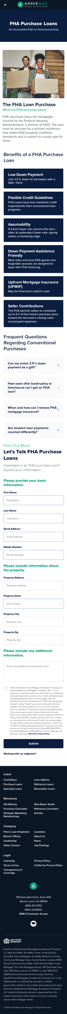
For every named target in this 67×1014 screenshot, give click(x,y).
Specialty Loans (13, 789)
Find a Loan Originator (17, 832)
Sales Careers (12, 845)
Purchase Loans (13, 784)
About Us (39, 836)
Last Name (10, 510)
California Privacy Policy (48, 865)
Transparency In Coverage (13, 871)
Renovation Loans (44, 789)
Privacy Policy (42, 861)
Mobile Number (13, 547)
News (37, 841)
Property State (12, 596)
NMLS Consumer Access (33, 914)
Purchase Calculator (15, 809)
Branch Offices (12, 836)
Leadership (10, 841)
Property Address (14, 577)
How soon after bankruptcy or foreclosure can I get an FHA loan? (30, 387)
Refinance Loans (44, 784)
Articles (38, 813)
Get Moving (10, 804)
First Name (10, 492)
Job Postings (41, 845)
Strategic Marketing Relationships (15, 814)
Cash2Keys (10, 780)
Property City (11, 614)
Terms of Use (11, 865)
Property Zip (11, 632)
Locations (39, 832)
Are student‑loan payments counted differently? (28, 430)
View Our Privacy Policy (39, 733)
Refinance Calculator (46, 809)
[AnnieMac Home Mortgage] (32, 5)
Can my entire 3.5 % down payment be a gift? (27, 365)
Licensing (9, 861)
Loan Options (42, 780)
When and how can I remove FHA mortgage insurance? (32, 410)
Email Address (12, 529)
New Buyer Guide (44, 804)
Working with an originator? (20, 753)
